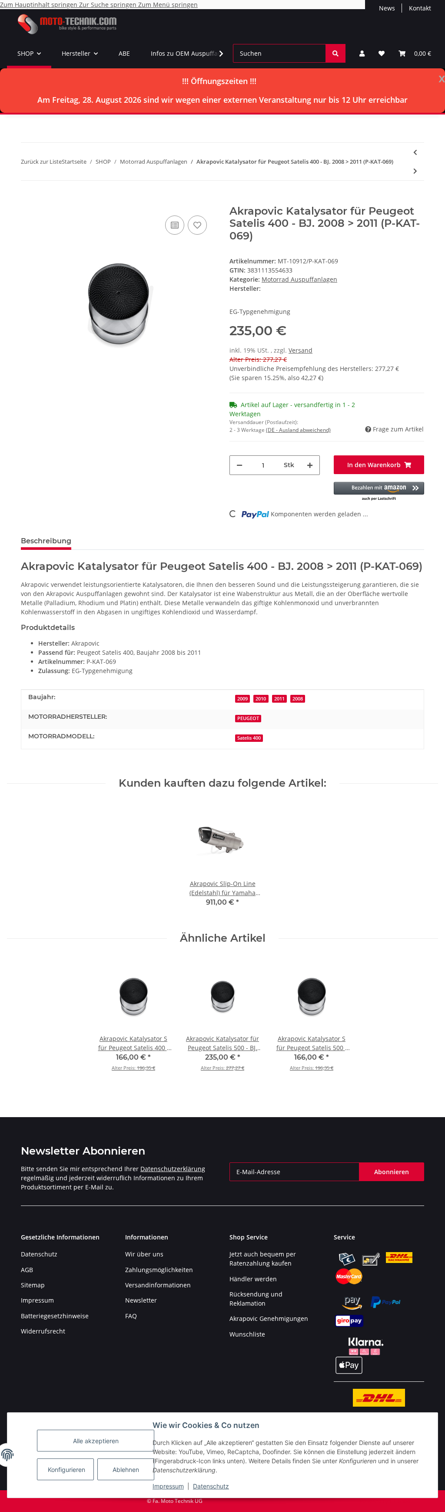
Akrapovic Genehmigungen (268, 1318)
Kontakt (420, 8)
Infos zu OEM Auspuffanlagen (194, 53)
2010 (261, 699)
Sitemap (33, 1285)
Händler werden (253, 1279)
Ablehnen (126, 1469)
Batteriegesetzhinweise (55, 1316)
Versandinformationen (158, 1285)
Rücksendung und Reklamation (255, 1298)
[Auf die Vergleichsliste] (174, 225)
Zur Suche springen (108, 4)
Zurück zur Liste (41, 161)
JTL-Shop (399, 1501)
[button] (362, 53)
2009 (242, 699)
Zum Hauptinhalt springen (39, 4)
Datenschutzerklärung (172, 1169)
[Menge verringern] (239, 465)
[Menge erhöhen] (309, 465)
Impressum (168, 1486)
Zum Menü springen (168, 4)
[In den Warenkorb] (28, 200)
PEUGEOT (248, 718)
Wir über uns (144, 1254)
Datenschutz (211, 1486)
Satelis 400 (249, 738)
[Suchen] (335, 53)
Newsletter (141, 1300)
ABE (124, 53)
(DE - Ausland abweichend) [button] (298, 430)
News (387, 8)
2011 (279, 699)
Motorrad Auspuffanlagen (299, 279)
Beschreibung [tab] (46, 541)
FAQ (131, 1316)
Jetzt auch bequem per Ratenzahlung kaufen (262, 1258)
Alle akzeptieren (96, 1441)
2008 (297, 699)
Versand (300, 350)
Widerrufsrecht (43, 1331)
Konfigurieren (66, 1469)
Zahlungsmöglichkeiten (159, 1270)
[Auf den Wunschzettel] (197, 225)
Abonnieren (391, 1172)
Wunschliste (247, 1334)
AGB (27, 1270)
